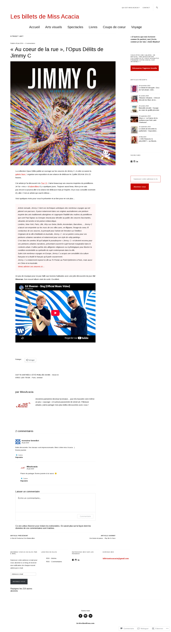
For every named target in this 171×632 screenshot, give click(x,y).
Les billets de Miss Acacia (44, 16)
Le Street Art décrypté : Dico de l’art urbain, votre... (149, 89)
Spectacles (75, 27)
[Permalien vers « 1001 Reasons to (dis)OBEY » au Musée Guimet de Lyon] (134, 140)
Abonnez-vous (140, 187)
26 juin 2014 (19, 43)
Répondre (19, 457)
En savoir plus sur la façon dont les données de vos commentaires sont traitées (53, 527)
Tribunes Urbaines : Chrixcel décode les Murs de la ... (149, 99)
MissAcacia (26, 391)
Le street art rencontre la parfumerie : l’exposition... (148, 130)
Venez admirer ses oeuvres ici (30, 266)
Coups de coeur (114, 27)
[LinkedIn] (137, 161)
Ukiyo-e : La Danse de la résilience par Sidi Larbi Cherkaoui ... (148, 120)
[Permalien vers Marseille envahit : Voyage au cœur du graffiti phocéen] (134, 109)
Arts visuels (53, 27)
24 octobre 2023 (144, 106)
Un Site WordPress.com (85, 623)
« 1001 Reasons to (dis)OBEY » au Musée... (148, 140)
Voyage (136, 27)
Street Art (17, 36)
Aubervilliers (34, 186)
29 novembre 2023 (144, 85)
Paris (34, 378)
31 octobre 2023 (144, 96)
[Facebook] (132, 161)
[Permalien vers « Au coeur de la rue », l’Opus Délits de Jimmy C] (63, 164)
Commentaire (85, 516)
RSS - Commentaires (54, 562)
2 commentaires (30, 43)
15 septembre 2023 (145, 126)
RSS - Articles (51, 558)
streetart (39, 378)
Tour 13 (44, 183)
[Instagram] (134, 161)
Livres (93, 27)
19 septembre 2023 (145, 116)
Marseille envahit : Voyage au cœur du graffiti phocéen (149, 109)
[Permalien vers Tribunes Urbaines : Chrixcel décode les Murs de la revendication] (134, 99)
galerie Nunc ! (21, 174)
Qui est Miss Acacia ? (131, 7)
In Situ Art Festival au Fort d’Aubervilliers (22, 537)
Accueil (34, 27)
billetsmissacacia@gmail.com (116, 559)
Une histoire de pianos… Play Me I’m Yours (102, 537)
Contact (146, 7)
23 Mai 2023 (142, 137)
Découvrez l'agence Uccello (144, 68)
